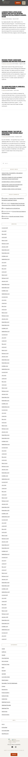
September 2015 (5, 629)
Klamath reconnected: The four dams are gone (13, 217)
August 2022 (5, 372)
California (4, 63)
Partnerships (5, 689)
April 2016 (4, 607)
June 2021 (4, 416)
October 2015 (5, 626)
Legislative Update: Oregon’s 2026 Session (11, 189)
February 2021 (5, 428)
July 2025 (4, 262)
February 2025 (5, 278)
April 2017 (4, 570)
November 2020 (5, 438)
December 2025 (5, 249)
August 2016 (5, 595)
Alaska (3, 648)
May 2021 (4, 419)
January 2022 (5, 394)
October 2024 (5, 290)
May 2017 (4, 566)
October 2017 (5, 551)
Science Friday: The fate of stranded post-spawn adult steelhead (12, 133)
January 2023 (5, 356)
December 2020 (5, 435)
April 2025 (4, 271)
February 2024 (5, 315)
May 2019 (4, 491)
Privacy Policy (14, 750)
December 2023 (5, 322)
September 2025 (5, 259)
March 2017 (4, 573)
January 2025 (5, 281)
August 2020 (5, 447)
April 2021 (4, 422)
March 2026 (4, 240)
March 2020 (4, 463)
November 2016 (5, 585)
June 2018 (4, 526)
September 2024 (6, 293)
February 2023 (5, 353)
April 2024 (4, 309)
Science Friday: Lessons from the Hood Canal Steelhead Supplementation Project (12, 185)
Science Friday (9, 63)
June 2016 (4, 601)
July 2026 (4, 231)
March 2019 (4, 497)
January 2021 (5, 432)
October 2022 (5, 366)
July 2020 (4, 450)
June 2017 (4, 563)
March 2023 (4, 350)
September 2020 (6, 444)
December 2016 (5, 582)
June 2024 (4, 303)
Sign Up (22, 750)
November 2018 (5, 510)
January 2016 (5, 617)
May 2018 (4, 529)
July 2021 (4, 413)
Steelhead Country (6, 702)
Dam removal (5, 661)
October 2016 (5, 588)
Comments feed (5, 730)
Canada (3, 655)
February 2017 (5, 576)
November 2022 (5, 362)
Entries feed (4, 727)
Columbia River (5, 658)
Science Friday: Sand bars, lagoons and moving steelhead (13, 61)
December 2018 (5, 507)
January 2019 (5, 504)
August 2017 (5, 557)
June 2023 (4, 340)
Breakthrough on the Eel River (13, 208)
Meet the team (5, 680)
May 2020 (4, 457)
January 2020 (5, 469)
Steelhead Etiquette (6, 705)
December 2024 (5, 284)
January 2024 (5, 319)
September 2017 (5, 554)
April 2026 (4, 237)
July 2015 (4, 635)
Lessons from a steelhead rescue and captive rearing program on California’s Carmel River (14, 14)
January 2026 (5, 246)
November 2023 (5, 325)
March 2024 (4, 312)
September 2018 (6, 516)
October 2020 (5, 441)
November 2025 (5, 253)
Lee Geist (4, 673)
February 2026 (5, 243)
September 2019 (5, 479)
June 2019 (4, 488)
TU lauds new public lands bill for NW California (13, 87)
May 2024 (4, 306)
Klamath (4, 670)
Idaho (3, 667)
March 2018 (4, 535)
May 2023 (4, 344)
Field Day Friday (5, 664)
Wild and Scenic (5, 714)
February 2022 (5, 391)
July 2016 (4, 598)
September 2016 (6, 592)
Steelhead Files (5, 708)
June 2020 (4, 453)
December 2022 (5, 359)
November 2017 (5, 548)
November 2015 (5, 623)
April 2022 (4, 384)
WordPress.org (5, 733)
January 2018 (5, 541)
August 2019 (5, 482)
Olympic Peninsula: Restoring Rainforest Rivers (14, 212)
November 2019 (5, 472)
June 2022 (4, 378)
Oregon (3, 686)
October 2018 (5, 513)
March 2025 (4, 275)
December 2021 (5, 397)
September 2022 (5, 369)
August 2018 (5, 519)
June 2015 (4, 639)
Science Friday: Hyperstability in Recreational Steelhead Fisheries (12, 173)
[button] (24, 3)
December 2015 (5, 620)
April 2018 (4, 532)
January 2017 (5, 579)
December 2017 (5, 544)
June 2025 (4, 265)
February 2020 (5, 466)
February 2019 (5, 501)
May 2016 (4, 604)
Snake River (4, 698)
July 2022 (4, 375)
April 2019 (4, 494)
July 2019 (4, 485)
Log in (3, 724)
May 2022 (4, 381)
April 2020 (4, 460)
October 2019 (5, 475)
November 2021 (5, 400)
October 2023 (5, 328)
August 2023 (5, 334)
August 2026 (5, 227)
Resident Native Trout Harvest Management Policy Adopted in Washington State (13, 204)
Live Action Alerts (6, 677)
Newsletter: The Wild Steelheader (9, 683)
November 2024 (5, 287)
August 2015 (5, 632)
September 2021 (5, 406)
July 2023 (4, 337)
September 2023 (5, 331)
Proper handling (5, 692)
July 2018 (4, 522)
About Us (6, 750)
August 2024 (5, 297)
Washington (4, 711)
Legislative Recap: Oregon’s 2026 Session (11, 181)
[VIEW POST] (14, 49)
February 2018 (5, 538)
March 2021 (4, 425)
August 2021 (5, 410)
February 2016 (5, 613)
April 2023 (4, 347)
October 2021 (5, 403)
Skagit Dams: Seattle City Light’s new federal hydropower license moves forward (12, 178)
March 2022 (4, 388)
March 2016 (4, 610)
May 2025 (4, 268)
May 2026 (4, 234)
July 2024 (4, 300)
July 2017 (4, 560)
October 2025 (5, 256)
